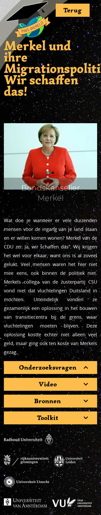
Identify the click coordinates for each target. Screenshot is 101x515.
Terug (72, 10)
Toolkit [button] (47, 418)
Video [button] (48, 384)
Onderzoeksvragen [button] (47, 367)
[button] (10, 156)
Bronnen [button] (47, 401)
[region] (50, 156)
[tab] (50, 367)
